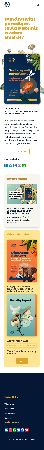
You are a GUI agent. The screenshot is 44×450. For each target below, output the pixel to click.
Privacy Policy (14, 440)
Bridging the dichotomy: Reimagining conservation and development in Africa (20, 288)
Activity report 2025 (17, 340)
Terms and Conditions (27, 440)
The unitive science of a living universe (21, 352)
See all (22, 361)
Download (22, 151)
